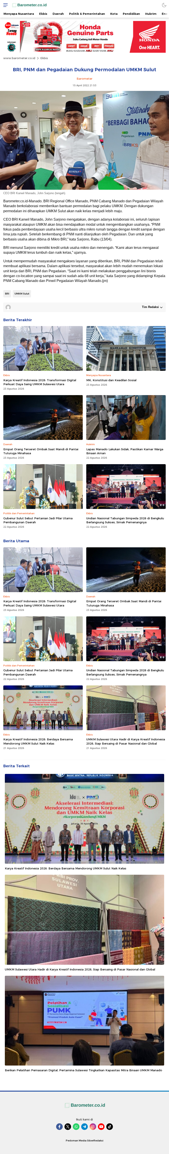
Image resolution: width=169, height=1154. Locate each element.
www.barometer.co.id (19, 58)
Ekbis (44, 58)
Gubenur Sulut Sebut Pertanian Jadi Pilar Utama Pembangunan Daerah (38, 520)
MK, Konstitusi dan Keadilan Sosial (111, 380)
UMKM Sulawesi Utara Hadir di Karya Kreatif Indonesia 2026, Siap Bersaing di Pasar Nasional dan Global (125, 741)
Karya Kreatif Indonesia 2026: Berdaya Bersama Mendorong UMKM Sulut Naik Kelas (38, 741)
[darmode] (164, 5)
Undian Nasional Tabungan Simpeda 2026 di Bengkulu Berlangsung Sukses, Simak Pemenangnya (125, 520)
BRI (7, 293)
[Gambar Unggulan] (84, 189)
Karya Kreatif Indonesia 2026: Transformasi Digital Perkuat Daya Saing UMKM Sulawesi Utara (39, 382)
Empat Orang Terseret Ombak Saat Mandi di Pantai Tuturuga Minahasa (40, 451)
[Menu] (4, 5)
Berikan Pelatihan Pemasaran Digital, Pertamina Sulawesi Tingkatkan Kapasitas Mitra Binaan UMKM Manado (83, 1070)
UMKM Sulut (22, 293)
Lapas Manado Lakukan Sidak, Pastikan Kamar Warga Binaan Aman (124, 451)
